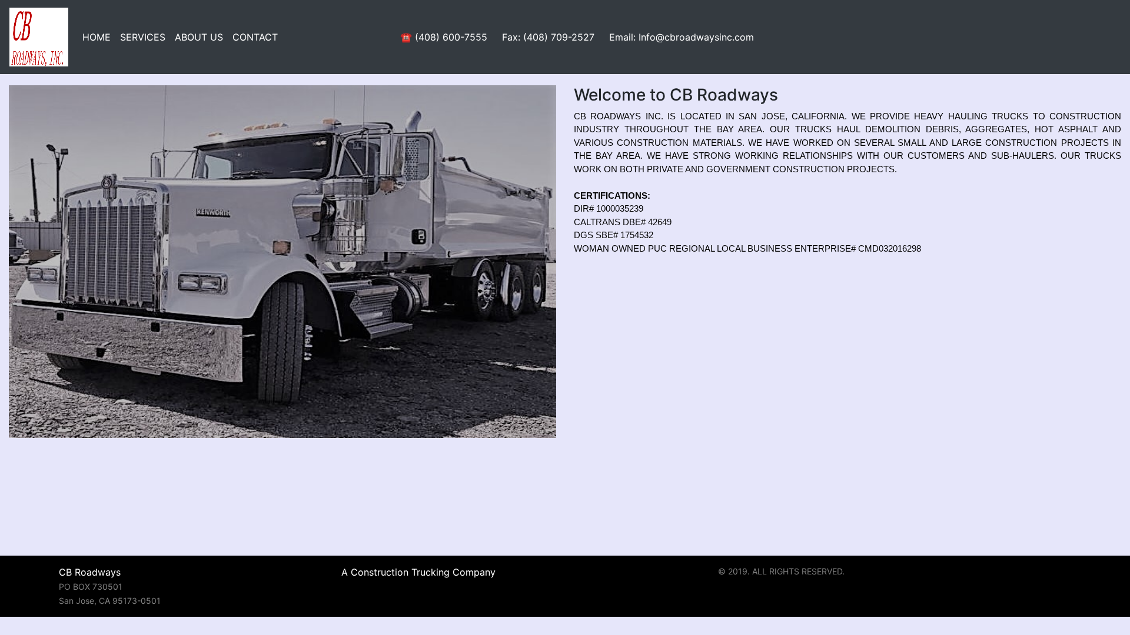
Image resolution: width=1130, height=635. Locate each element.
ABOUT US (199, 37)
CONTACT (255, 37)
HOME (96, 37)
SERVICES (142, 37)
